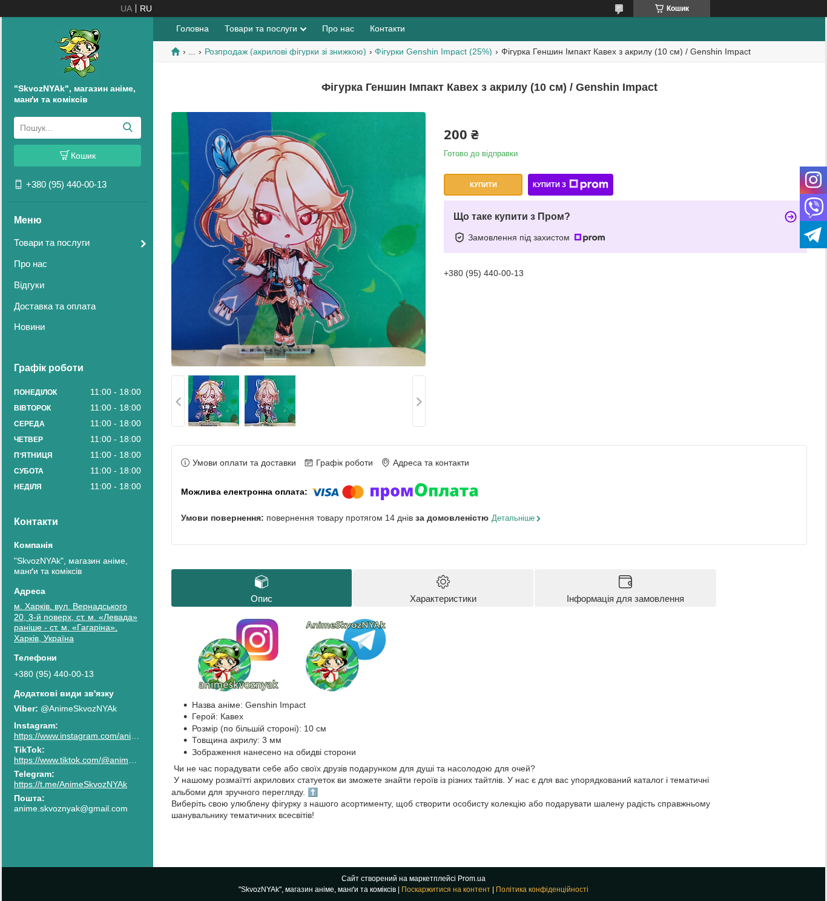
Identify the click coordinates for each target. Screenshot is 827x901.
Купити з (549, 184)
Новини (29, 327)
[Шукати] (127, 128)
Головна (192, 28)
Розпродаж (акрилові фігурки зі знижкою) (285, 51)
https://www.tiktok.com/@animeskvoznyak (93, 760)
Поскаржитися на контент (445, 889)
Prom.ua (472, 878)
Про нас (30, 264)
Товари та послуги (52, 242)
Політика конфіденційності (542, 889)
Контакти (387, 28)
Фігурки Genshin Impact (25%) (433, 51)
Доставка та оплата (55, 306)
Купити (483, 184)
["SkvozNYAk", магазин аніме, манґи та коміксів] (77, 53)
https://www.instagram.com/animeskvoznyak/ (99, 736)
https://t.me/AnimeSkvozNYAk (70, 784)
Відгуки (29, 285)
